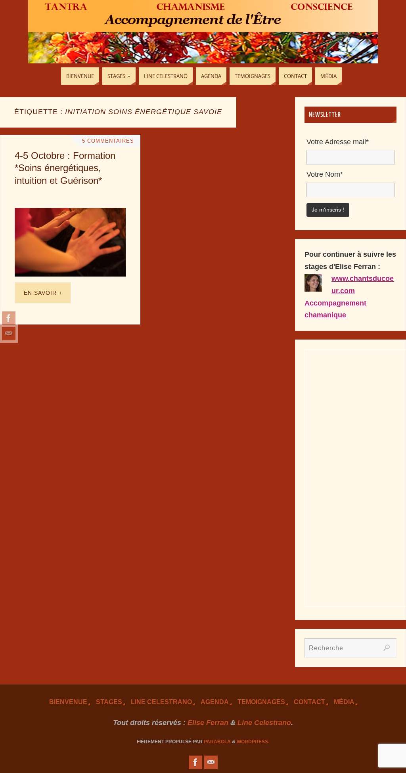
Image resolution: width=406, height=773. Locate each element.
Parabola (217, 741)
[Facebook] (8, 318)
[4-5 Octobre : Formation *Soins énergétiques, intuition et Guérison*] (70, 242)
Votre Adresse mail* (337, 142)
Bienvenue (68, 701)
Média (344, 701)
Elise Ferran (208, 723)
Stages (109, 701)
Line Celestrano (161, 701)
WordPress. (253, 741)
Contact (309, 701)
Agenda (215, 701)
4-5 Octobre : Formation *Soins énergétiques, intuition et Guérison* (65, 167)
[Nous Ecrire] (8, 333)
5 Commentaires (108, 141)
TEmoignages (261, 701)
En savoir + (43, 293)
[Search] (387, 648)
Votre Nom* (324, 174)
